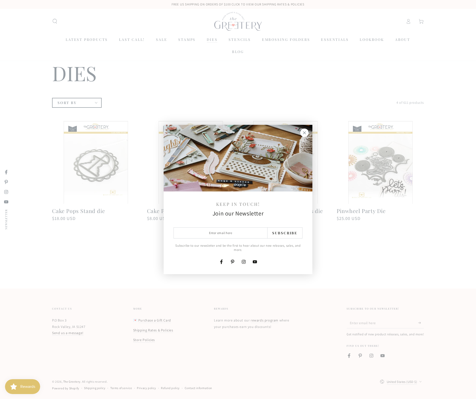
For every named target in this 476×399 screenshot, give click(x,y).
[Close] (304, 132)
